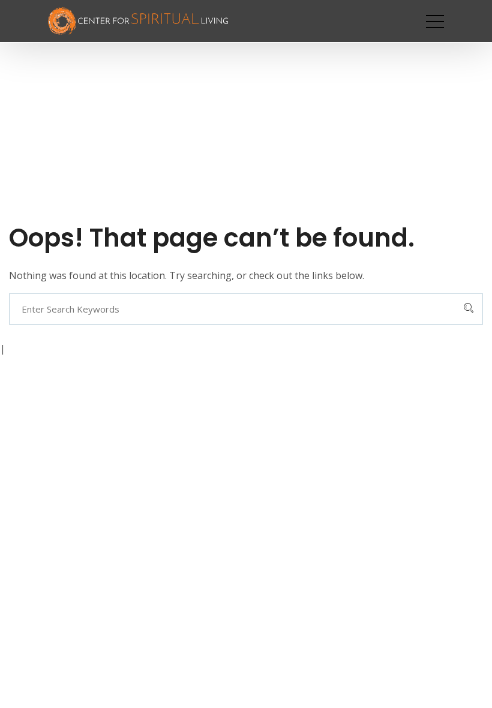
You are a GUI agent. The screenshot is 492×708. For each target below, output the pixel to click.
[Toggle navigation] (435, 21)
